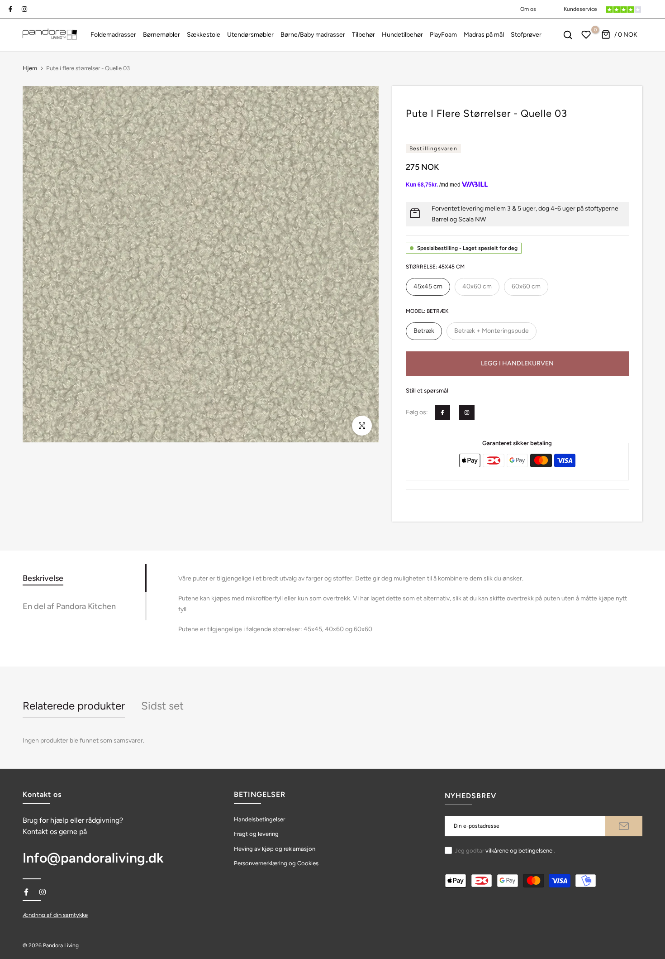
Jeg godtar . (505, 850)
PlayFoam (443, 34)
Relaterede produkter (74, 705)
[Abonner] (623, 826)
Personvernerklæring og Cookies (276, 863)
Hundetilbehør (402, 34)
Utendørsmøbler (250, 34)
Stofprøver (526, 34)
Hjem (30, 68)
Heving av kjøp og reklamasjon (274, 848)
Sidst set (162, 705)
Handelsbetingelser (259, 819)
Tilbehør (363, 34)
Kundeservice (580, 9)
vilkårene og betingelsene (518, 850)
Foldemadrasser (113, 34)
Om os (528, 9)
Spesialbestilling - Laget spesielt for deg (467, 248)
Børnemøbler (161, 34)
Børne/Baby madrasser (312, 34)
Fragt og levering (256, 833)
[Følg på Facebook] (10, 9)
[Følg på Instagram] (24, 9)
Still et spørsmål (427, 390)
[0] (586, 35)
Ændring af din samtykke (55, 914)
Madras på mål (484, 34)
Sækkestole (203, 34)
